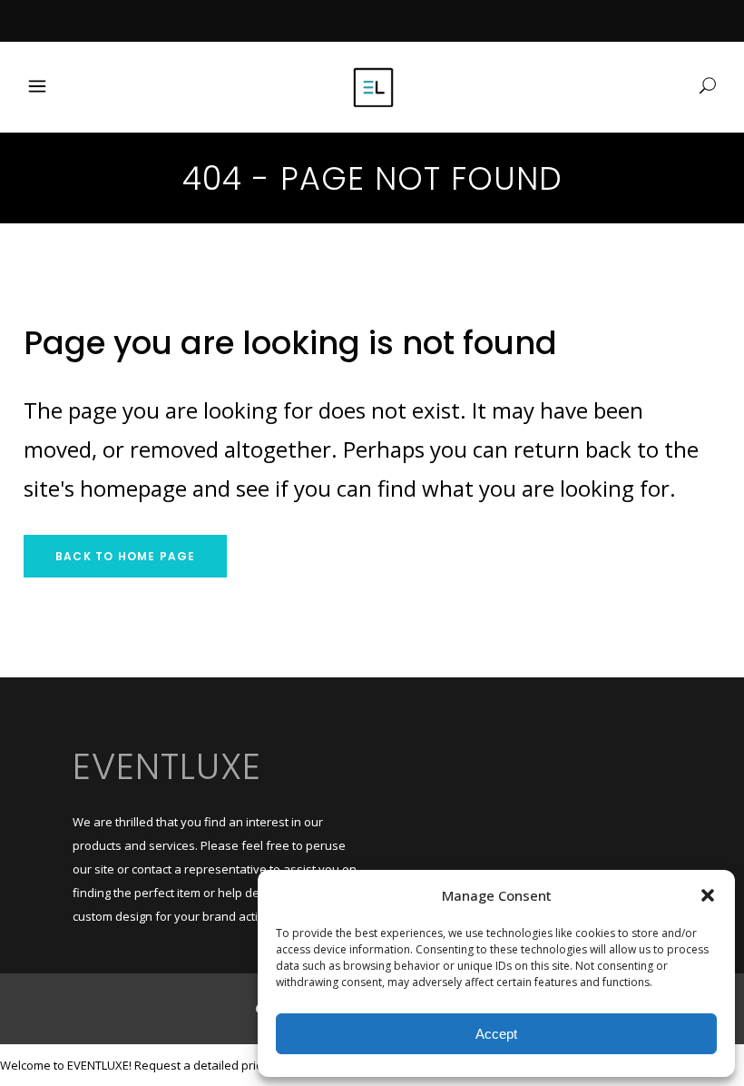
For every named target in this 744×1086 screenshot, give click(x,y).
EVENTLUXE (167, 766)
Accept (496, 1034)
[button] (708, 895)
